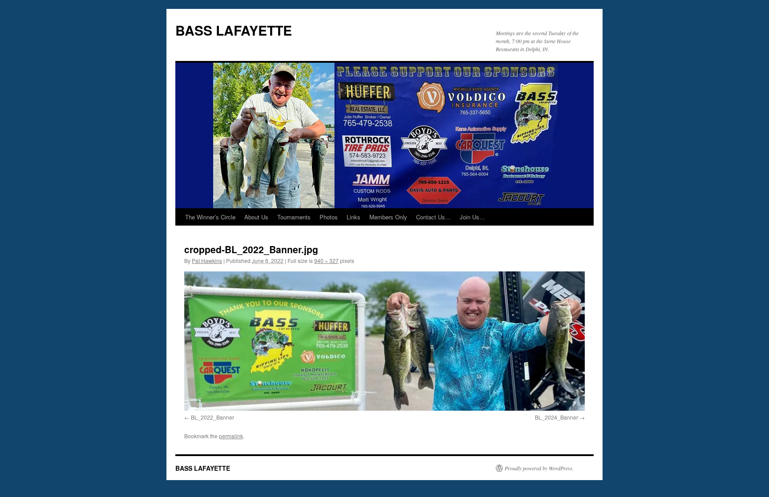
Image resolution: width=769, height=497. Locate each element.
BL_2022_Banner (212, 417)
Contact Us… (433, 217)
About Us (256, 217)
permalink (231, 436)
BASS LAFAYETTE (233, 30)
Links (353, 217)
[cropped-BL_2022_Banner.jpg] (384, 341)
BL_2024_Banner (556, 417)
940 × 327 (326, 260)
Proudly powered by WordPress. (539, 468)
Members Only (388, 217)
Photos (329, 217)
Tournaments (294, 217)
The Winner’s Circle (210, 217)
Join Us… (472, 217)
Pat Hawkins (207, 260)
